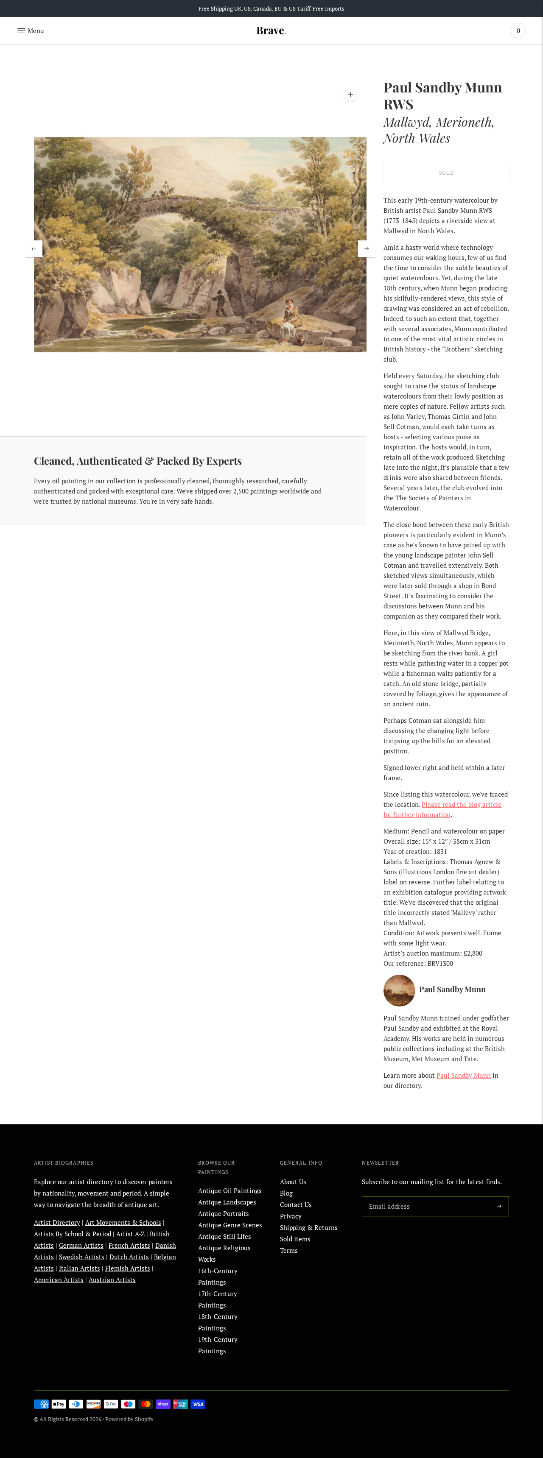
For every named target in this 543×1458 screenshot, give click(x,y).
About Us (293, 1181)
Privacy (291, 1216)
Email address (387, 1196)
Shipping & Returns (309, 1227)
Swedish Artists (81, 1256)
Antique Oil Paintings (230, 1190)
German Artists (81, 1245)
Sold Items (295, 1239)
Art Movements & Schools (123, 1222)
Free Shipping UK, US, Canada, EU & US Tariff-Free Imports (271, 8)
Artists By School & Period (72, 1233)
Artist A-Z (130, 1233)
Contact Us (296, 1204)
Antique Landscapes (227, 1202)
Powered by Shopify (129, 1419)
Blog (286, 1193)
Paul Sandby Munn (464, 1075)
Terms (289, 1250)
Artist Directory (57, 1222)
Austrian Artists (112, 1279)
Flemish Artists (127, 1268)
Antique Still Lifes (224, 1236)
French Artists (129, 1245)
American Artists (59, 1279)
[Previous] (33, 248)
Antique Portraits (223, 1213)
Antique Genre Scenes (230, 1225)
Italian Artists (79, 1268)
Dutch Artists (129, 1256)
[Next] (366, 248)
